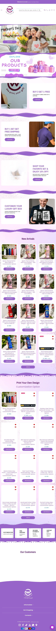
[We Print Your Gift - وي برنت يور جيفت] (9, 10)
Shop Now (9, 44)
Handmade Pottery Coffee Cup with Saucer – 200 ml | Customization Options (28, 504)
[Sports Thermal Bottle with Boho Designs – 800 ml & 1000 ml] (28, 281)
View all (28, 367)
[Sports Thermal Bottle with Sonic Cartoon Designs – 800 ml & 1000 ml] (46, 311)
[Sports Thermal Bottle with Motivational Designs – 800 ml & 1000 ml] (28, 342)
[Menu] (1, 10)
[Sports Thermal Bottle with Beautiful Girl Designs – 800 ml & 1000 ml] (9, 281)
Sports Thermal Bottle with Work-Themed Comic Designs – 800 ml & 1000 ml (28, 323)
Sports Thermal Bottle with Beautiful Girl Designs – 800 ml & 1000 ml (9, 292)
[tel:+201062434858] (47, 10)
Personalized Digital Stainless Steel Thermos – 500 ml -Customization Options (46, 354)
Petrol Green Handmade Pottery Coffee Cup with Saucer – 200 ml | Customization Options (9, 505)
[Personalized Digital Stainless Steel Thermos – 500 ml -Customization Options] (46, 342)
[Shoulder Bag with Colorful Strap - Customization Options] (9, 430)
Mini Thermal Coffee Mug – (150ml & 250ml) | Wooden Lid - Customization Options (28, 442)
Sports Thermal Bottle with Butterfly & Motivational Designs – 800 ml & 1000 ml (9, 354)
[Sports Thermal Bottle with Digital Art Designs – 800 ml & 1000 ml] (46, 251)
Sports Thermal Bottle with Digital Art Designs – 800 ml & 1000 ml (47, 262)
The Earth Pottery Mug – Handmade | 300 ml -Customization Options (47, 504)
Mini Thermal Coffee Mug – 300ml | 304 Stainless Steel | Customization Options (47, 442)
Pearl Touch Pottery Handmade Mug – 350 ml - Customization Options (28, 472)
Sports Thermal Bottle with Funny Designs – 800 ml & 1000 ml (28, 262)
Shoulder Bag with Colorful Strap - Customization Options (9, 441)
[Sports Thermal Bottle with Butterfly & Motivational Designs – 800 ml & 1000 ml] (9, 342)
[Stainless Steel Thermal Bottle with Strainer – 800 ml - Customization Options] (46, 399)
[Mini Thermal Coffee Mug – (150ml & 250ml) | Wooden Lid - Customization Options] (28, 430)
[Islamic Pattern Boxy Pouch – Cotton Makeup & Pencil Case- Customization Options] (9, 461)
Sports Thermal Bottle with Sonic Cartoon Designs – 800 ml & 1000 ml (47, 323)
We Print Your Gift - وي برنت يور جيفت (30, 621)
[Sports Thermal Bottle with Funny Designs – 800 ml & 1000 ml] (28, 251)
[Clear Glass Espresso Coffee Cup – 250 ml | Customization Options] (46, 461)
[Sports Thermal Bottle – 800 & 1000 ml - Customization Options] (9, 251)
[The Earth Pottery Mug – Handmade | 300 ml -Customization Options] (46, 493)
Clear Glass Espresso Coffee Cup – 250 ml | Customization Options (46, 472)
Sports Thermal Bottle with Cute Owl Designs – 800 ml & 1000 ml (9, 322)
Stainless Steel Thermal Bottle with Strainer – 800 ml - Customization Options (47, 411)
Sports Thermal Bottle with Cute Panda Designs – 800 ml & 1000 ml (46, 292)
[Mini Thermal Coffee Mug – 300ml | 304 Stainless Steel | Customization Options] (46, 430)
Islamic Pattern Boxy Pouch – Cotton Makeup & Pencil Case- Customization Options (9, 473)
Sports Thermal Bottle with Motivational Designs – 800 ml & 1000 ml (28, 353)
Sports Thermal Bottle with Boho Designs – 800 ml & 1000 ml (28, 292)
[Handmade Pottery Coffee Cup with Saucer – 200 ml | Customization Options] (28, 493)
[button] (44, 10)
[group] (28, 65)
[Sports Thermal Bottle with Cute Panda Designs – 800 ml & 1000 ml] (46, 281)
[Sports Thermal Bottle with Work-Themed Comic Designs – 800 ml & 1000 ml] (28, 311)
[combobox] (30, 10)
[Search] (39, 10)
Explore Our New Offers (33, 2)
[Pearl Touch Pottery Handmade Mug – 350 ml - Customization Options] (28, 461)
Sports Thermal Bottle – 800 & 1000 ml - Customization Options (9, 262)
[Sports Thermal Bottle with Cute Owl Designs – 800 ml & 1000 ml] (9, 311)
